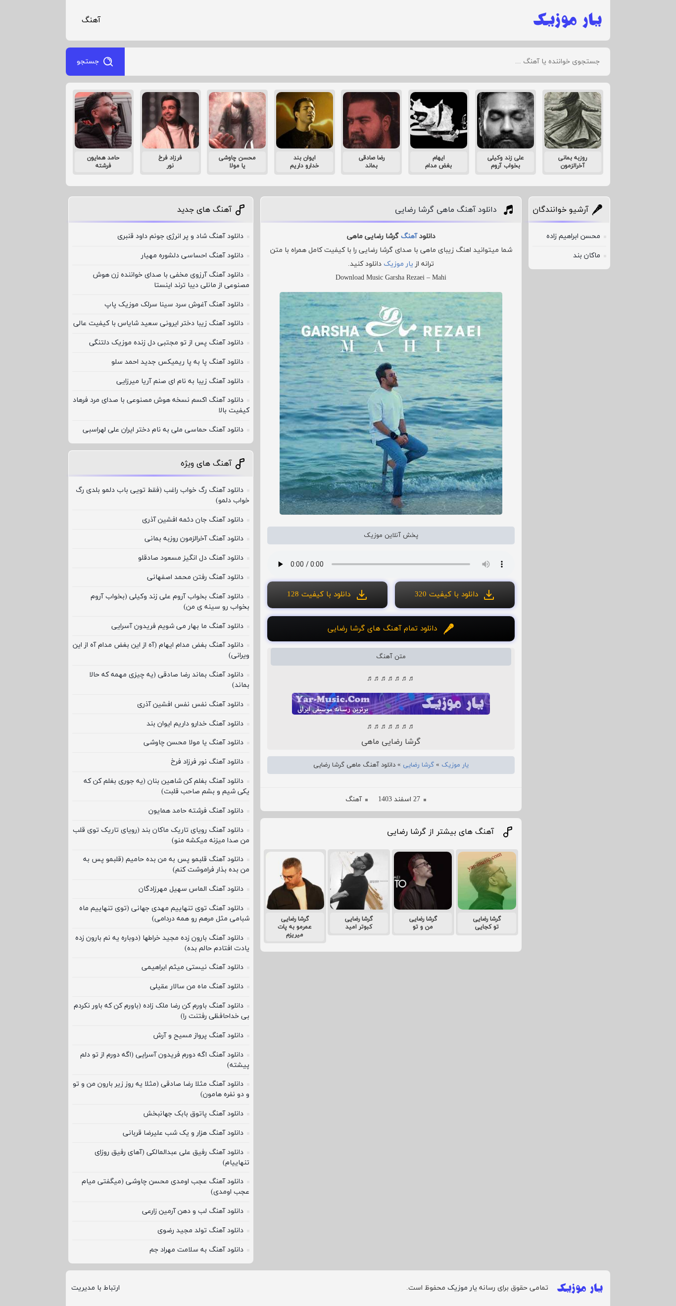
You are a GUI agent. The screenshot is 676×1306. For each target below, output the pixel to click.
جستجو (88, 61)
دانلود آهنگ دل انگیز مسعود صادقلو (190, 558)
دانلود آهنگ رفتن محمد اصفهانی (195, 577)
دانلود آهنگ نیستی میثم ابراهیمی (192, 967)
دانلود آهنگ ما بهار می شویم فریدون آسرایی (177, 626)
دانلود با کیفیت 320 (446, 594)
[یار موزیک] (568, 20)
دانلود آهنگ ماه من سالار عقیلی (196, 986)
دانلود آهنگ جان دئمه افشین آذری (192, 520)
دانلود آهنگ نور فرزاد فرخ (207, 762)
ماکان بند (586, 255)
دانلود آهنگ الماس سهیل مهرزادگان (191, 889)
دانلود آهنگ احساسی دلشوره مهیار (192, 255)
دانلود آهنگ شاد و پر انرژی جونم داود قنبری (180, 236)
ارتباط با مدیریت (95, 1288)
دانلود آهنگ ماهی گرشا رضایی (446, 209)
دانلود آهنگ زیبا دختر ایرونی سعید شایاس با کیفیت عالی (158, 323)
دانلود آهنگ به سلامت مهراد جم (196, 1250)
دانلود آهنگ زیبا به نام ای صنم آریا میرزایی (179, 381)
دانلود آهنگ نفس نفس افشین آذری (190, 704)
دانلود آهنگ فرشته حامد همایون (195, 811)
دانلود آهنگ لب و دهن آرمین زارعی (192, 1211)
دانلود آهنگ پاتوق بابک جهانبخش (193, 1113)
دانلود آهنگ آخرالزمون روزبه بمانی (194, 538)
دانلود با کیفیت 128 (318, 594)
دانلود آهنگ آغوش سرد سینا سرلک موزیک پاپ (173, 304)
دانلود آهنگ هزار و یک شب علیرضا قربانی (183, 1133)
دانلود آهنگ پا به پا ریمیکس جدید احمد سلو (177, 362)
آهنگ (91, 20)
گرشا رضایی (418, 765)
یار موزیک (398, 264)
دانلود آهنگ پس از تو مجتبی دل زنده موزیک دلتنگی (166, 342)
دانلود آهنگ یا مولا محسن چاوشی (193, 742)
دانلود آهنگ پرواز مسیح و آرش (198, 1035)
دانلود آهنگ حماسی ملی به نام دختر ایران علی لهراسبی (163, 430)
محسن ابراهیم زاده (573, 236)
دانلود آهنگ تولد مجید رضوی (200, 1230)
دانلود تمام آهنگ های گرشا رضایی (382, 629)
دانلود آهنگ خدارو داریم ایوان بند (194, 723)
